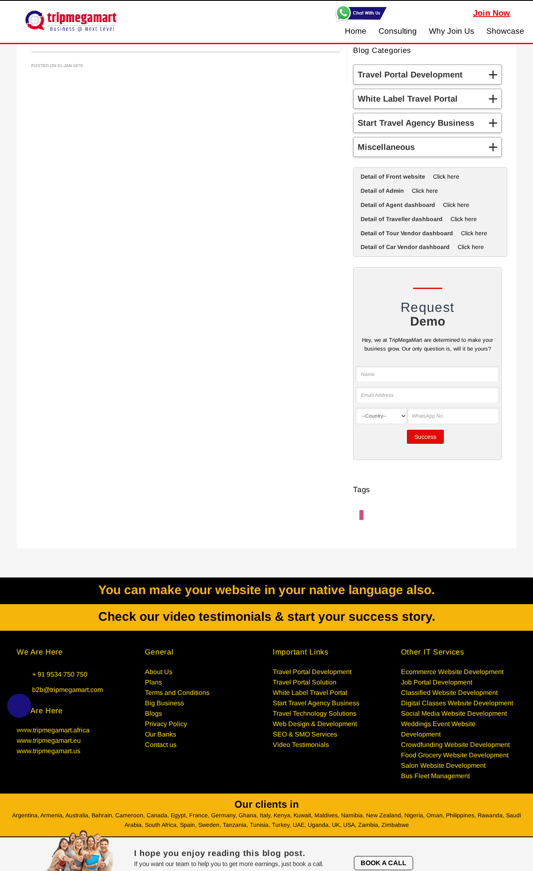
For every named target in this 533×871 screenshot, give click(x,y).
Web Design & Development (315, 723)
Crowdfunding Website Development (455, 744)
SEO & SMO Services (305, 734)
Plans (153, 682)
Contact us (161, 744)
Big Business (164, 703)
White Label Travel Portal (310, 692)
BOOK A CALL (383, 862)
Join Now (491, 12)
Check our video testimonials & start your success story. (266, 616)
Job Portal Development (436, 682)
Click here (446, 176)
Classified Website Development (449, 692)
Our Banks (160, 734)
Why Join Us (451, 31)
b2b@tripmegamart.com (67, 689)
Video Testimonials (301, 744)
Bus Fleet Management (435, 775)
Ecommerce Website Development (452, 671)
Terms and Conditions (177, 692)
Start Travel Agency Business (316, 703)
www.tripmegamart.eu (49, 740)
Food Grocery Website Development (454, 755)
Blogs (153, 713)
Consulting (398, 31)
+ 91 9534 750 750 (59, 674)
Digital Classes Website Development (457, 703)
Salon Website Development (443, 765)
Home (355, 31)
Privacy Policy (166, 723)
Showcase (505, 31)
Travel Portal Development (312, 671)
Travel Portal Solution (304, 682)
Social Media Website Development (454, 713)
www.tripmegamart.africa (53, 730)
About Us (158, 671)
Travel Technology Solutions (314, 713)
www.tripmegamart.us (48, 750)
